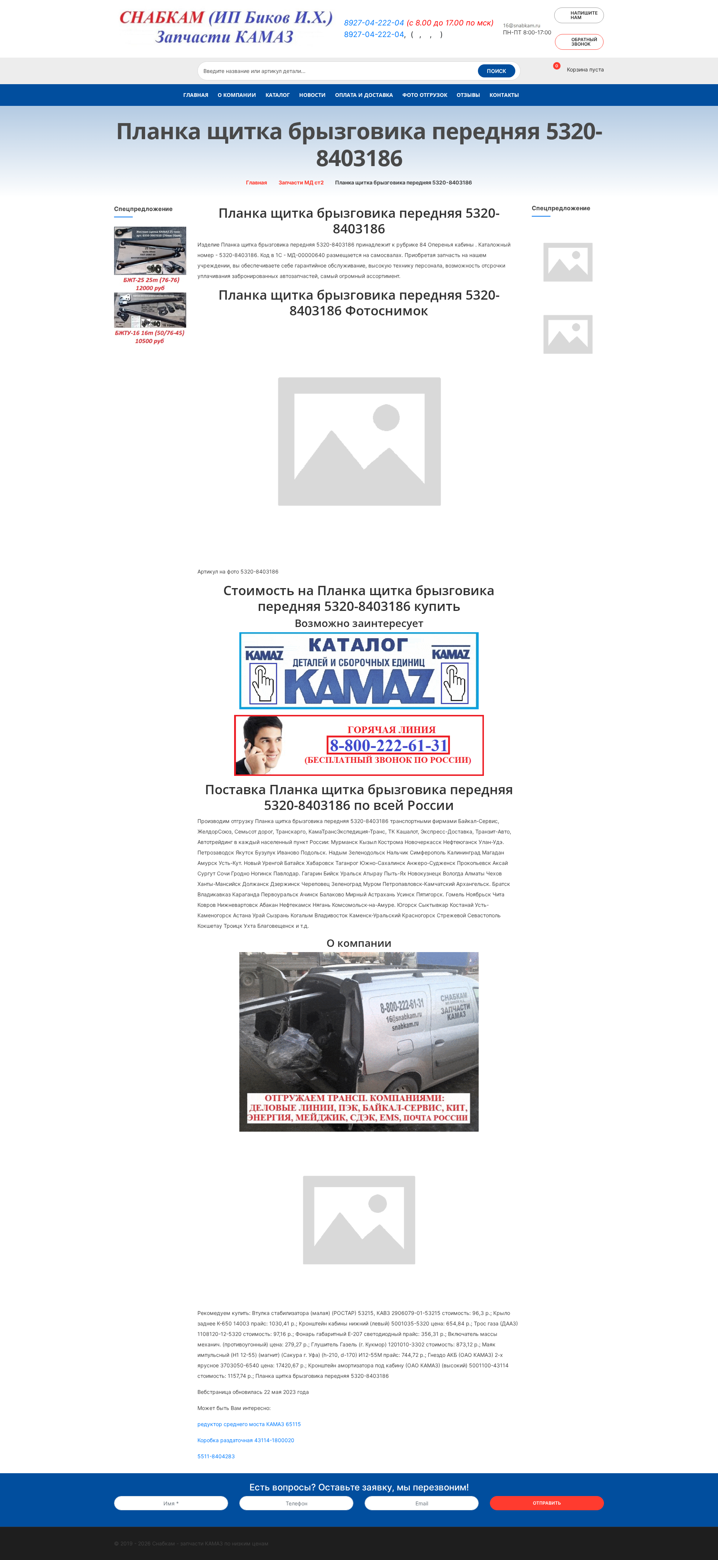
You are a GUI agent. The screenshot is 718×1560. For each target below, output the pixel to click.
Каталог (278, 94)
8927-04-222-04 (374, 22)
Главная (195, 94)
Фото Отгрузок (424, 94)
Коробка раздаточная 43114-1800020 (245, 1440)
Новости (312, 94)
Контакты (504, 94)
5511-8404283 (216, 1456)
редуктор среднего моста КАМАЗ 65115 (249, 1424)
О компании (237, 94)
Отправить (547, 1503)
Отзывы (468, 94)
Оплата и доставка (364, 94)
